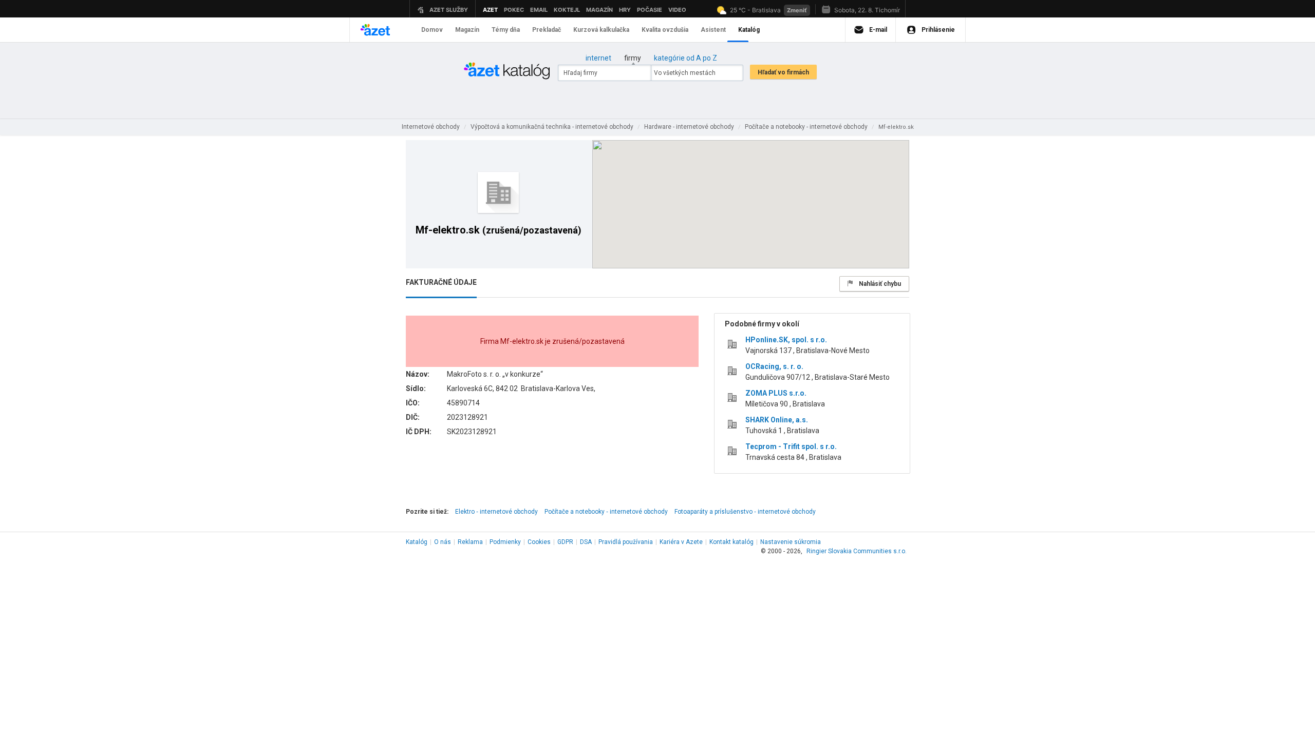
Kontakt (731, 542)
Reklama (470, 542)
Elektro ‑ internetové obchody (496, 511)
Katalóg (416, 542)
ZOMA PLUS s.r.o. (775, 393)
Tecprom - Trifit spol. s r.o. (791, 446)
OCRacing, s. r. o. (774, 366)
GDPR (565, 542)
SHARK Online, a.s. (776, 420)
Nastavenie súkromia (790, 542)
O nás (442, 542)
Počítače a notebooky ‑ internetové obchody (606, 511)
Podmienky (505, 542)
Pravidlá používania (625, 542)
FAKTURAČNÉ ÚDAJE (441, 282)
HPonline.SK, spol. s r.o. (786, 340)
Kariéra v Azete (681, 542)
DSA (586, 542)
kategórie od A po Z (685, 58)
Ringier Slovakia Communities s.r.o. (856, 551)
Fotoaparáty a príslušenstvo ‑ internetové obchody (745, 511)
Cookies (539, 542)
